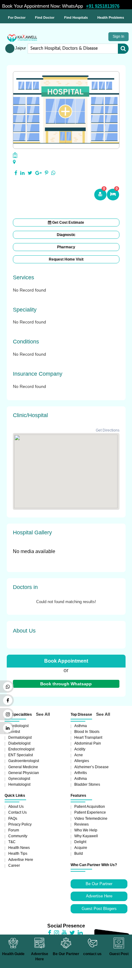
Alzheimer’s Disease (91, 767)
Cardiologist (18, 726)
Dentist (14, 732)
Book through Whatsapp (66, 683)
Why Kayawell (86, 836)
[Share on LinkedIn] (22, 173)
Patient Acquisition (89, 806)
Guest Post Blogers (99, 908)
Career (14, 865)
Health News (19, 848)
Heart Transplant (88, 737)
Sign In (118, 36)
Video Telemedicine (90, 818)
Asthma (80, 726)
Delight (80, 842)
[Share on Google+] (38, 173)
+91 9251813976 (102, 6)
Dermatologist (20, 737)
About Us (16, 806)
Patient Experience (90, 812)
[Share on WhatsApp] (53, 173)
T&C (12, 842)
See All (43, 714)
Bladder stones (87, 784)
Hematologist (19, 784)
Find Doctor (44, 17)
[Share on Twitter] (30, 173)
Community (17, 836)
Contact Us (17, 812)
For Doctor (16, 17)
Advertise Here (20, 860)
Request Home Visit (66, 259)
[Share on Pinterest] (46, 173)
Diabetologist (19, 743)
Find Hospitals (76, 17)
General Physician (23, 773)
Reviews (81, 824)
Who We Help (85, 830)
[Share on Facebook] (16, 173)
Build (78, 853)
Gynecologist (19, 778)
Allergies (81, 761)
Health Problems (110, 17)
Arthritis (80, 773)
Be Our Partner (99, 883)
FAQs (12, 818)
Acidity (79, 749)
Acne (78, 755)
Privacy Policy (20, 824)
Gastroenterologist (23, 761)
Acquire (80, 848)
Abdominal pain (87, 743)
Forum (13, 830)
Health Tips (17, 853)
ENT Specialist (20, 755)
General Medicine (23, 767)
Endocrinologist (21, 749)
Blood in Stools (86, 732)
